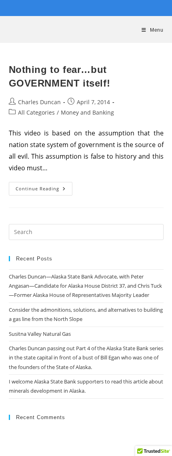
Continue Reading (44, 190)
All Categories (36, 112)
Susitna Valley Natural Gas (40, 333)
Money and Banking (87, 112)
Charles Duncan (39, 102)
